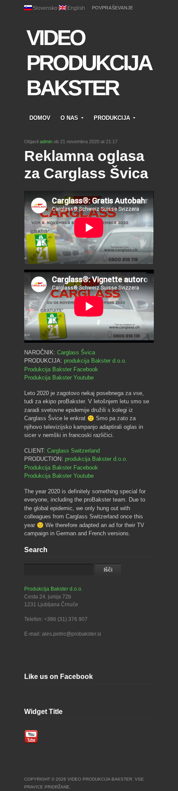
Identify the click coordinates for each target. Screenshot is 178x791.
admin (46, 141)
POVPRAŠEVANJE (112, 7)
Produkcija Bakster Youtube (59, 377)
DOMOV (40, 118)
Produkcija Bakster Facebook (61, 369)
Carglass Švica (76, 352)
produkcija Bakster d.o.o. (95, 360)
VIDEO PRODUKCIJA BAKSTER (88, 63)
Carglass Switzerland (73, 450)
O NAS (69, 118)
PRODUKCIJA (112, 118)
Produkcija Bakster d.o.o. (53, 589)
